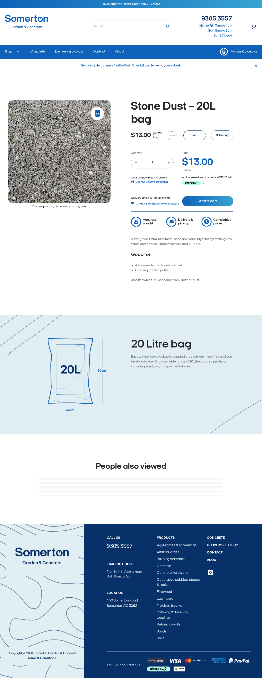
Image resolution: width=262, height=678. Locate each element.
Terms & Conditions (42, 658)
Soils (160, 638)
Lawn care (165, 598)
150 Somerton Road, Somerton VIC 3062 (122, 603)
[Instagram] (210, 572)
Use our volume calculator (152, 181)
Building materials (171, 559)
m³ (194, 135)
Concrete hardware (172, 573)
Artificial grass (168, 552)
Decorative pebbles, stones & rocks (178, 582)
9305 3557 (216, 19)
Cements (164, 566)
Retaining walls (169, 624)
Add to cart (208, 201)
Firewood (164, 592)
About (212, 560)
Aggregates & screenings (176, 545)
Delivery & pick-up (222, 545)
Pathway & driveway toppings (172, 615)
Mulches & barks (169, 605)
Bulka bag (222, 135)
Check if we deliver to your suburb (156, 65)
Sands (162, 631)
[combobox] (131, 26)
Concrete (216, 538)
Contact (215, 552)
